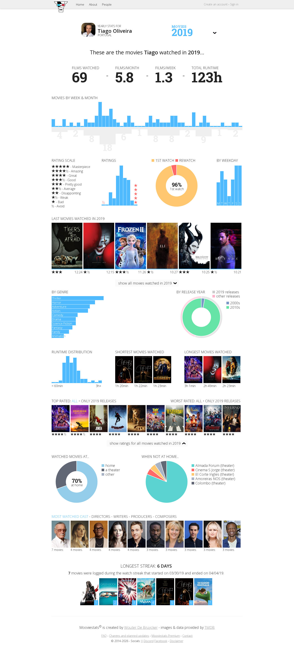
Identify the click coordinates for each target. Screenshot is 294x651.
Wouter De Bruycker (141, 627)
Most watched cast (70, 516)
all (75, 400)
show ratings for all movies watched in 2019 (145, 443)
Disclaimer (176, 641)
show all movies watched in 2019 (145, 283)
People (107, 4)
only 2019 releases (98, 400)
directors (100, 516)
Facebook (160, 641)
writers (120, 516)
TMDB (210, 627)
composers (166, 516)
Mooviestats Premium (166, 636)
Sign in (234, 4)
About (93, 4)
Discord (149, 641)
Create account (216, 4)
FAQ (104, 636)
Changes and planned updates (129, 636)
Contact (187, 636)
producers (141, 516)
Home (80, 4)
